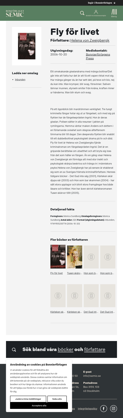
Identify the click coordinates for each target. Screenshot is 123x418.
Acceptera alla (39, 405)
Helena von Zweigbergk (89, 40)
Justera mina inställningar (28, 399)
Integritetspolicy (87, 408)
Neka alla (57, 399)
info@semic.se (92, 375)
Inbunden (20, 79)
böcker (65, 349)
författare (94, 349)
